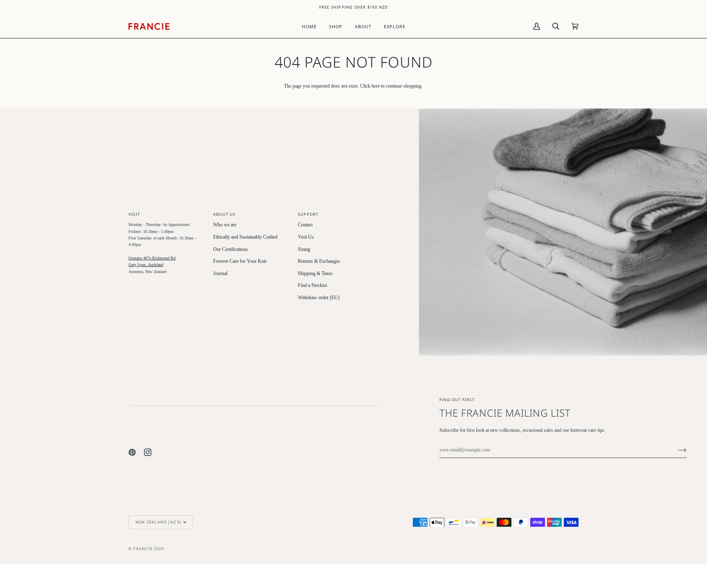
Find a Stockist (312, 285)
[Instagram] (147, 452)
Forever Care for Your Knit (239, 261)
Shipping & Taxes (315, 273)
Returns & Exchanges (319, 261)
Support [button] (308, 214)
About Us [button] (224, 214)
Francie (142, 548)
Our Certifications (230, 249)
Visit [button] (134, 214)
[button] (336, 26)
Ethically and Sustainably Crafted (245, 237)
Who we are (224, 225)
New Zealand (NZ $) (158, 522)
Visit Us (306, 237)
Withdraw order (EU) (319, 297)
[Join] (676, 450)
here (376, 86)
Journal (220, 273)
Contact (305, 225)
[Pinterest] (132, 452)
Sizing (304, 249)
